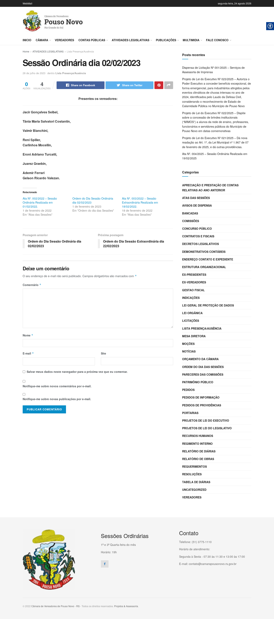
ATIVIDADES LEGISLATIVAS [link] (130, 40)
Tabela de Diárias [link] (196, 482)
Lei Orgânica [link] (192, 313)
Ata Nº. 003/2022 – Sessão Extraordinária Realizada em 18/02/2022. (140, 202)
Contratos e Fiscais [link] (198, 236)
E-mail (28, 353)
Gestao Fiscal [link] (193, 290)
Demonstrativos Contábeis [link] (203, 252)
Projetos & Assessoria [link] (126, 606)
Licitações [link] (190, 321)
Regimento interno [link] (197, 444)
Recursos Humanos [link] (197, 436)
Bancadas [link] (190, 213)
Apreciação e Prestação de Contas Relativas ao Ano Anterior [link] (210, 187)
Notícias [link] (189, 351)
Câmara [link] (42, 40)
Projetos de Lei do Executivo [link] (205, 420)
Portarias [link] (190, 413)
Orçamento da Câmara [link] (200, 359)
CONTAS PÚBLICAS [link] (91, 40)
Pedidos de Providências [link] (201, 405)
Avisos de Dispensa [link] (197, 205)
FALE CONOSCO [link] (217, 40)
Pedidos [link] (188, 390)
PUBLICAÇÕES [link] (166, 40)
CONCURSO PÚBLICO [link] (197, 228)
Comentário (32, 285)
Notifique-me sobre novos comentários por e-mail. (57, 386)
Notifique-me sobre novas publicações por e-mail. (57, 399)
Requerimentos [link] (194, 466)
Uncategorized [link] (194, 490)
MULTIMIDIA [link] (191, 40)
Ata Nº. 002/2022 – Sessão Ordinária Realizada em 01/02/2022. (40, 202)
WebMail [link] (27, 3)
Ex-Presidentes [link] (194, 275)
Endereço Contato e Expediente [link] (207, 259)
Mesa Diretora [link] (194, 336)
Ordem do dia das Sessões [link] (203, 367)
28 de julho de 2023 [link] (34, 73)
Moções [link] (188, 344)
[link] (53, 21)
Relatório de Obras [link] (198, 459)
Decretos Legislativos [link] (200, 244)
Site (103, 353)
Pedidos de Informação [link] (200, 397)
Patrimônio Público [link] (197, 382)
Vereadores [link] (64, 40)
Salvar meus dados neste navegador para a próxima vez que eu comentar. (77, 372)
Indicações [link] (191, 298)
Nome (28, 335)
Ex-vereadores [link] (194, 282)
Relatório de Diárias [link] (198, 451)
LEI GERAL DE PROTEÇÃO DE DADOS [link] (208, 305)
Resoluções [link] (192, 474)
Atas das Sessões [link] (196, 198)
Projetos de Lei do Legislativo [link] (207, 428)
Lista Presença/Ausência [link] (80, 51)
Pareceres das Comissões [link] (202, 374)
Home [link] (26, 51)
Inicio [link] (27, 40)
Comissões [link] (190, 221)
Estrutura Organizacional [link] (204, 267)
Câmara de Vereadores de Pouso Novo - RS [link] (55, 606)
